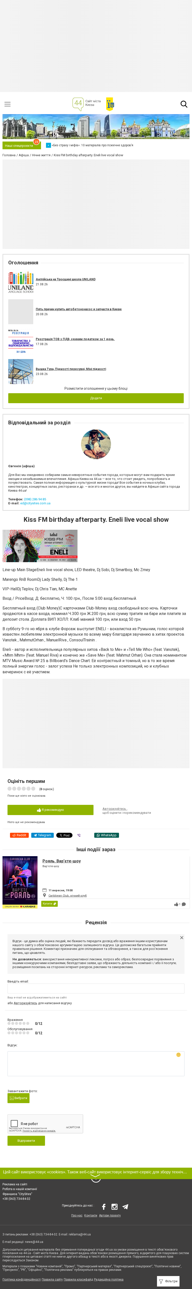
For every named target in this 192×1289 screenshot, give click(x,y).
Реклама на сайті (14, 1184)
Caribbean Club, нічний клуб (67, 895)
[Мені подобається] (176, 904)
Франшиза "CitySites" (17, 1194)
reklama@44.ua (80, 1234)
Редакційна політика (109, 1279)
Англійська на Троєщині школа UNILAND (66, 279)
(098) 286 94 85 (35, 499)
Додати (96, 398)
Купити (47, 903)
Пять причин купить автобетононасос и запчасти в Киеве (79, 309)
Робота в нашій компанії (19, 1189)
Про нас (76, 1215)
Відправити (26, 1140)
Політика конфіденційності (21, 1279)
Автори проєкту (110, 1215)
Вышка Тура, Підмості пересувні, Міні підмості (71, 369)
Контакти (90, 1215)
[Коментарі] (184, 904)
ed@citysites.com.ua (35, 503)
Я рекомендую (52, 810)
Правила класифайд (78, 1279)
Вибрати (20, 1098)
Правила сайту (52, 1279)
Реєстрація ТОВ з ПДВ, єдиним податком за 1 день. (75, 339)
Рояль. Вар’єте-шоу (61, 861)
